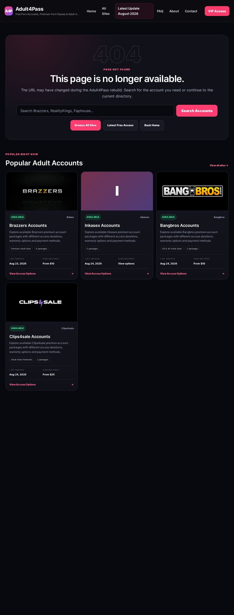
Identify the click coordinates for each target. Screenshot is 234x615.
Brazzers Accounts (28, 225)
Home (91, 11)
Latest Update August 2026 (128, 10)
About (174, 11)
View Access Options (41, 273)
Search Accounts (197, 110)
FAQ (160, 11)
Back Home (152, 125)
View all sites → (219, 165)
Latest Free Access (120, 125)
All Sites (106, 10)
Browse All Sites (85, 125)
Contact (191, 11)
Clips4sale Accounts (29, 336)
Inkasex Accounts (102, 225)
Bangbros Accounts (179, 225)
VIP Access (217, 11)
